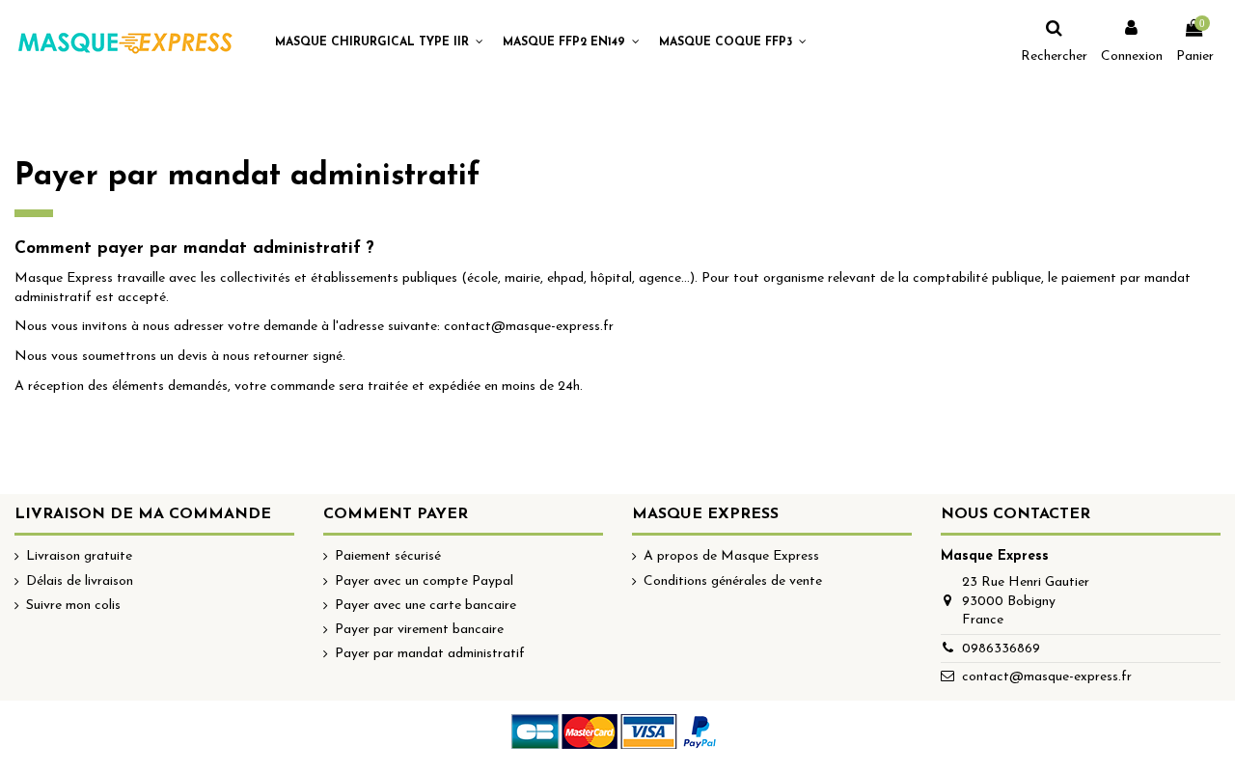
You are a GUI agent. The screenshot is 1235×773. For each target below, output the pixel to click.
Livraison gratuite (79, 556)
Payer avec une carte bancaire (425, 605)
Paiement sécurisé (388, 556)
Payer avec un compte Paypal (424, 581)
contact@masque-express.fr (1047, 677)
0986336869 (1001, 649)
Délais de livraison (79, 581)
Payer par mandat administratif (430, 654)
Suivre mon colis (73, 605)
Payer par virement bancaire (419, 629)
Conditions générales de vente (733, 581)
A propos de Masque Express (731, 556)
